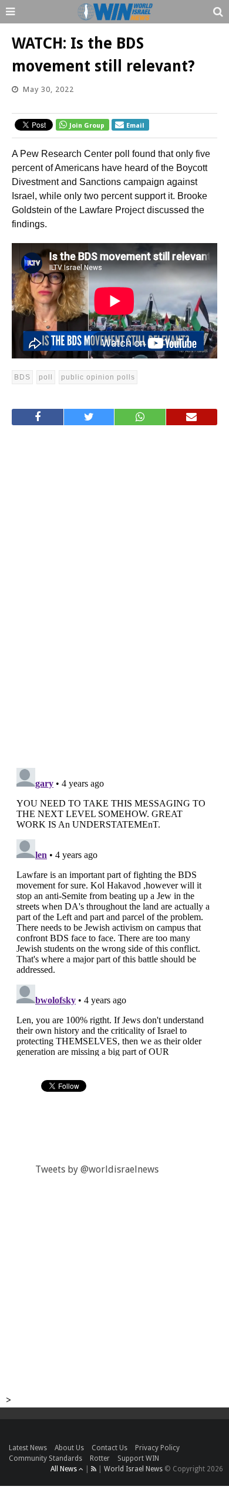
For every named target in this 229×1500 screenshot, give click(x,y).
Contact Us (109, 1448)
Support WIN (138, 1458)
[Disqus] (114, 591)
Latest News (28, 1448)
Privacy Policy (157, 1448)
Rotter (100, 1458)
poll (46, 377)
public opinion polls (98, 377)
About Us (69, 1448)
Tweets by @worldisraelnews (97, 1169)
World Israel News (133, 1469)
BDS (22, 377)
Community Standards (45, 1458)
